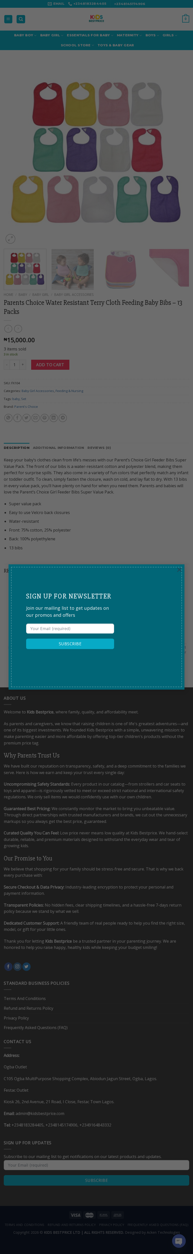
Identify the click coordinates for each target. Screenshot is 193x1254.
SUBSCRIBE (70, 644)
